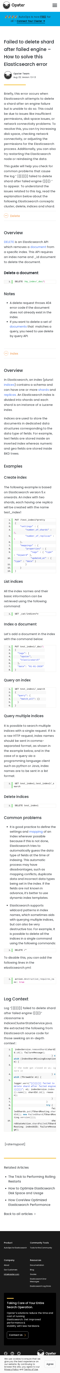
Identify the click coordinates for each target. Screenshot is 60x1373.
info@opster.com (11, 1274)
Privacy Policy (11, 1369)
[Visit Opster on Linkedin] (12, 1353)
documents (18, 326)
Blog (32, 1269)
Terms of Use (31, 1369)
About (6, 1265)
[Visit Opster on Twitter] (19, 1353)
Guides (33, 1274)
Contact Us (16, 1335)
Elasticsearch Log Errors (40, 1286)
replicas (10, 395)
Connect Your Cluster (29, 21)
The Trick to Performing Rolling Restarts (31, 1179)
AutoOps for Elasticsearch (15, 1247)
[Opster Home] (14, 5)
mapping (36, 832)
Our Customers (10, 1269)
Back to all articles (18, 1214)
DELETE (9, 242)
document (38, 247)
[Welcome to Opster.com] (46, 1353)
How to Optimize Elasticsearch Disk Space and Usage (31, 1190)
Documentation (37, 1265)
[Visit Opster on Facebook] (6, 1353)
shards (43, 390)
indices (9, 385)
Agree (49, 1364)
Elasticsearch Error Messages (38, 1280)
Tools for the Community (41, 1247)
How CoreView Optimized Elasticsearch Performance (29, 1202)
